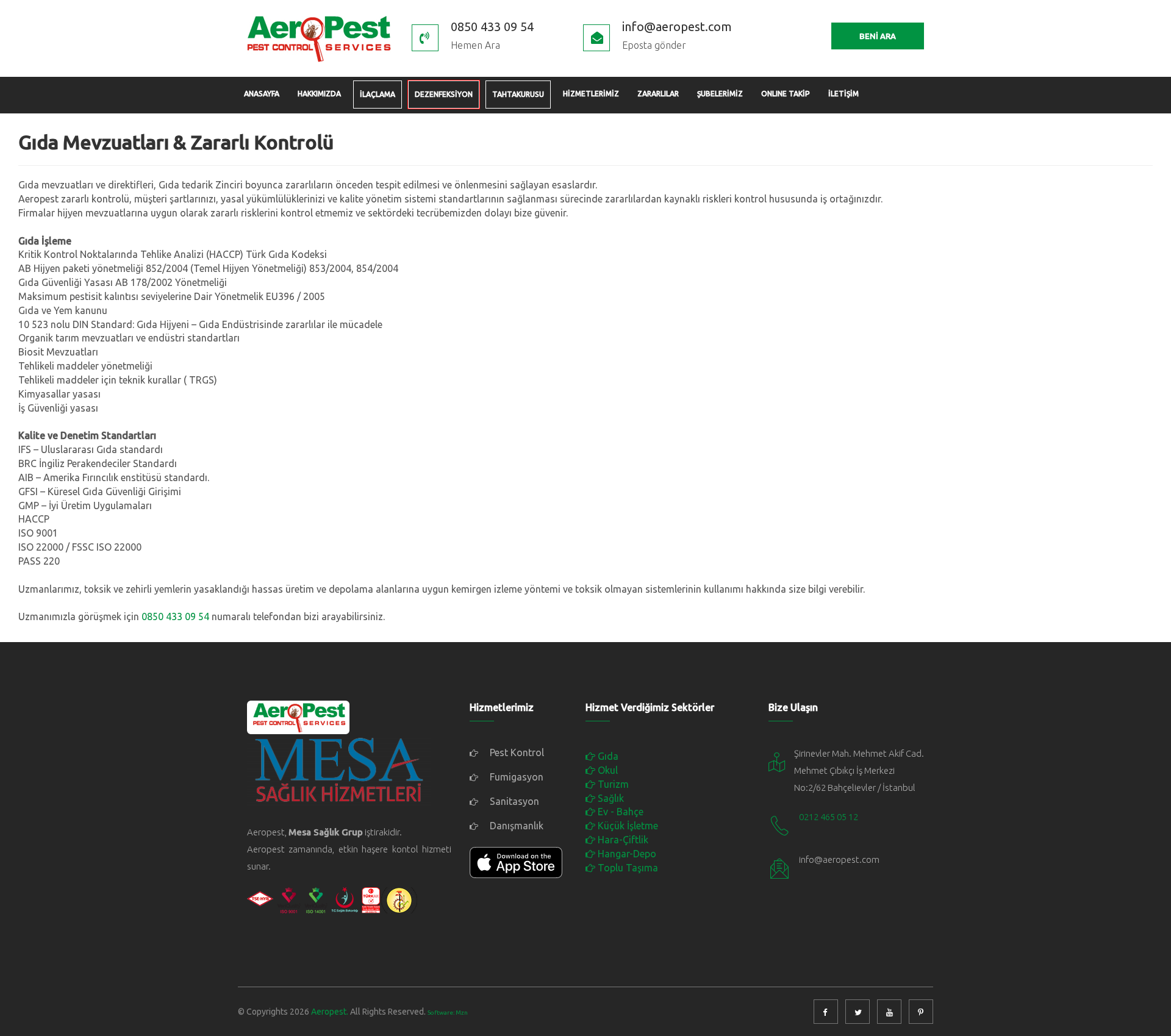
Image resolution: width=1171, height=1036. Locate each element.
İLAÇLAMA (377, 94)
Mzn (462, 1012)
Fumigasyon (515, 776)
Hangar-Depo (625, 853)
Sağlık (609, 798)
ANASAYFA (261, 94)
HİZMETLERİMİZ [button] (591, 94)
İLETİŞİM (843, 94)
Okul (606, 770)
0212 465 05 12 (828, 817)
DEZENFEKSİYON (444, 94)
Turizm (612, 784)
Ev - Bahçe (619, 811)
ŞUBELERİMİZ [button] (720, 94)
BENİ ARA (877, 36)
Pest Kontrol (515, 752)
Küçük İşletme (626, 825)
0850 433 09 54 (175, 616)
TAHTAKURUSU (518, 94)
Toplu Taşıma (626, 867)
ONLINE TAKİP (785, 94)
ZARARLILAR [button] (658, 94)
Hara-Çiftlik (621, 839)
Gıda (606, 756)
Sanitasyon (513, 801)
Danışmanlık (515, 825)
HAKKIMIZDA (319, 94)
